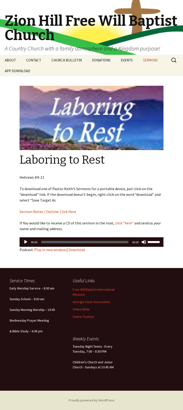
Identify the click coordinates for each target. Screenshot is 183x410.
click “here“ (124, 223)
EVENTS (127, 60)
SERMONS (150, 60)
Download (76, 249)
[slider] (154, 241)
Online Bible (81, 309)
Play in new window (50, 249)
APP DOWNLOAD (17, 71)
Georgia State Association (91, 302)
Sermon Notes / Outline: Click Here (48, 211)
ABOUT (10, 60)
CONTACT (33, 60)
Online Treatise (83, 316)
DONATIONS (101, 60)
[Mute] (144, 242)
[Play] (25, 242)
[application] (91, 242)
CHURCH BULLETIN (66, 60)
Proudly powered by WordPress (91, 400)
